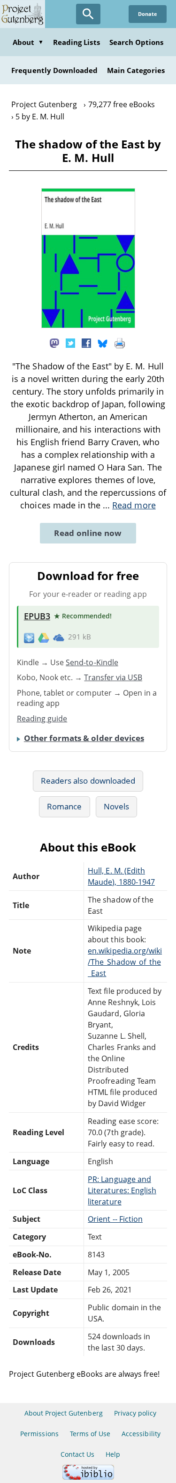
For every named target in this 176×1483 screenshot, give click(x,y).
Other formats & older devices (84, 738)
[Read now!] (88, 325)
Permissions (39, 1433)
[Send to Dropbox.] (29, 637)
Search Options (136, 42)
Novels (116, 806)
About (28, 42)
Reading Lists (76, 42)
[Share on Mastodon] (54, 343)
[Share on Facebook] (86, 343)
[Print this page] (120, 343)
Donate (147, 13)
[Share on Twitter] (70, 343)
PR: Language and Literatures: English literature (122, 1190)
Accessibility (141, 1433)
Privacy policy (135, 1413)
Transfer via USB (113, 677)
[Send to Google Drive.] (43, 637)
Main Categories (136, 70)
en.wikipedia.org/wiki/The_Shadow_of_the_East (125, 962)
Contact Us (77, 1454)
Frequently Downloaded (54, 70)
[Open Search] (88, 14)
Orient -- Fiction (115, 1219)
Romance (64, 806)
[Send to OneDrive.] (58, 637)
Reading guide (42, 718)
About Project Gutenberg (63, 1413)
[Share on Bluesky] (103, 343)
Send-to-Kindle (92, 662)
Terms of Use (90, 1433)
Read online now (88, 533)
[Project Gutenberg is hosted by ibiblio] (88, 1477)
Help (113, 1454)
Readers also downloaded (88, 780)
